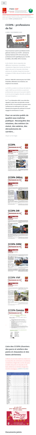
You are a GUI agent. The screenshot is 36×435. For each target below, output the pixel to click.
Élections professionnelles (13, 15)
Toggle (4, 3)
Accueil (4, 15)
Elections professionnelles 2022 (19, 17)
